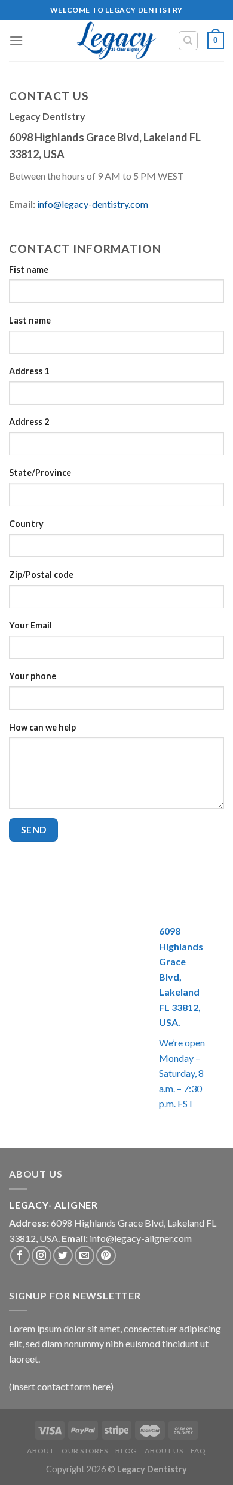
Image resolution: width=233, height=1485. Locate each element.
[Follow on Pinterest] (106, 1255)
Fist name (28, 269)
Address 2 (29, 422)
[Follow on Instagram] (41, 1255)
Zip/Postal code (41, 574)
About (40, 1450)
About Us (164, 1450)
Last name (30, 320)
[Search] (188, 40)
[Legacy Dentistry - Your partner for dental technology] (116, 40)
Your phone (32, 676)
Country (26, 524)
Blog (126, 1450)
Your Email (30, 625)
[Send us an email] (84, 1255)
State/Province (40, 472)
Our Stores (85, 1450)
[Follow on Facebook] (20, 1255)
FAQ (198, 1450)
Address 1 (29, 371)
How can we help (42, 727)
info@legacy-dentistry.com (92, 203)
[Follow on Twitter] (63, 1255)
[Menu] (16, 40)
